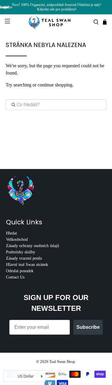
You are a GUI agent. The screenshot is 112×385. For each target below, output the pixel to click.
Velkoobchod (17, 239)
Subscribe (88, 327)
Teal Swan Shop (62, 361)
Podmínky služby (20, 252)
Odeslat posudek (19, 271)
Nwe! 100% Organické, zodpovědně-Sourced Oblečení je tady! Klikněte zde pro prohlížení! (56, 7)
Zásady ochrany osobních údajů (32, 246)
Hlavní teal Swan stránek (27, 264)
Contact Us (15, 277)
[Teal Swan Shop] (56, 22)
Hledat (11, 233)
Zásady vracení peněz (24, 258)
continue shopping (55, 84)
